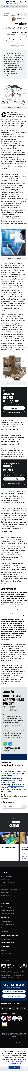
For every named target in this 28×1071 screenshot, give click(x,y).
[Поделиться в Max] (25, 14)
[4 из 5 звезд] (10, 765)
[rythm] (21, 1008)
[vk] (2, 1008)
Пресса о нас (5, 960)
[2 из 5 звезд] (5, 765)
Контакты (4, 950)
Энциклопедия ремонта (8, 942)
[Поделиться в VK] (18, 14)
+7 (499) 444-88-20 (15, 985)
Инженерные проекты (7, 882)
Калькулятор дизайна (7, 910)
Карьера (3, 957)
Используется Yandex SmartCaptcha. (14, 1042)
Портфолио (4, 931)
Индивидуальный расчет (14, 479)
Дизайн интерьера (6, 876)
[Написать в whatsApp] (5, 744)
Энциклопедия (5, 13)
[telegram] (17, 1008)
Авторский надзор (6, 892)
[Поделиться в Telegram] (21, 14)
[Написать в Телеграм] (10, 744)
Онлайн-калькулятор (14, 483)
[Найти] (24, 806)
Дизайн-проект (5, 879)
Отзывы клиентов (6, 921)
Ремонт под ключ (6, 886)
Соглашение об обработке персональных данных (14, 1039)
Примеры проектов (14, 412)
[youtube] (10, 1008)
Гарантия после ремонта (8, 928)
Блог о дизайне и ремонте (9, 939)
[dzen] (13, 1008)
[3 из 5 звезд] (7, 765)
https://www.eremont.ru (16, 786)
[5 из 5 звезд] (12, 765)
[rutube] (6, 1008)
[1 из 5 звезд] (2, 765)
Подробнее (14, 408)
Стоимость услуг (6, 907)
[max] (24, 1008)
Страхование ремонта (7, 924)
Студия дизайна (6, 953)
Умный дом (4, 899)
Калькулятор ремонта (7, 913)
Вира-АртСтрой (13, 773)
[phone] (26, 2)
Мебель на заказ (6, 895)
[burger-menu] (2, 2)
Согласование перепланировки (10, 889)
